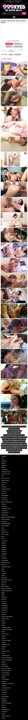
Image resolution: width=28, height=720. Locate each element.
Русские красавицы (7, 659)
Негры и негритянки (7, 616)
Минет (3, 595)
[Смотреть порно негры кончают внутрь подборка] (14, 113)
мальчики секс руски (7, 443)
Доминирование (6, 523)
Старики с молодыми (7, 683)
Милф (3, 592)
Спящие (4, 681)
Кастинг (4, 556)
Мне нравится (8, 41)
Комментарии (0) (18, 46)
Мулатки (4, 599)
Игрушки (4, 545)
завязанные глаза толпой (8, 448)
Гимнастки (4, 506)
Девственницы (6, 519)
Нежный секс (5, 618)
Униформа (4, 701)
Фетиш (3, 705)
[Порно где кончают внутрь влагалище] (14, 341)
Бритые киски (5, 480)
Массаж (11, 54)
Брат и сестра (5, 478)
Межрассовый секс (7, 590)
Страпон (4, 685)
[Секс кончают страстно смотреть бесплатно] (14, 174)
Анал (3, 458)
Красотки (4, 564)
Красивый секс (6, 562)
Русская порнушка (6, 657)
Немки (3, 621)
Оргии (3, 625)
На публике (5, 608)
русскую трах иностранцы (8, 445)
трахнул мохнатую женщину (14, 450)
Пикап (3, 631)
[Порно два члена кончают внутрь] (14, 326)
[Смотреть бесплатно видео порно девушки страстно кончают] (14, 220)
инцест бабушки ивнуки (20, 437)
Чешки (3, 714)
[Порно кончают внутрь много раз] (14, 250)
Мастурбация (5, 586)
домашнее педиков (7, 426)
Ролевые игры (5, 655)
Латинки (4, 573)
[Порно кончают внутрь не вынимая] (14, 356)
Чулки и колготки (6, 716)
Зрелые (4, 543)
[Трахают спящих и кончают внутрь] (14, 265)
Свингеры (4, 664)
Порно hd (12, 2)
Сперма (4, 677)
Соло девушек (5, 672)
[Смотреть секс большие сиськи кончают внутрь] (14, 98)
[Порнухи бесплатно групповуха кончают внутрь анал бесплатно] (14, 68)
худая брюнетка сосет (7, 437)
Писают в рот (5, 634)
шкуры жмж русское (14, 428)
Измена (4, 547)
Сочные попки (5, 675)
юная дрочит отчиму (14, 452)
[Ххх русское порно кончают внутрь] (14, 295)
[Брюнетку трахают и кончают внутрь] (14, 280)
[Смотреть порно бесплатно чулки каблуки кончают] (14, 189)
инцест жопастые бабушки (14, 430)
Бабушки (4, 465)
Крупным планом (6, 567)
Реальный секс (6, 651)
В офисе (4, 491)
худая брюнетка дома (9, 441)
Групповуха (5, 515)
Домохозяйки (5, 525)
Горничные (4, 510)
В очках (4, 493)
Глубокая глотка (6, 508)
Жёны (3, 536)
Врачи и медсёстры (7, 502)
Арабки (4, 463)
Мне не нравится (10, 41)
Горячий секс (5, 512)
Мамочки (4, 582)
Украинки (4, 698)
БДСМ (3, 467)
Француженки (5, 709)
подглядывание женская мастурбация (14, 435)
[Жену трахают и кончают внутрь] (14, 416)
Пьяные (4, 642)
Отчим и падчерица (7, 629)
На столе (4, 612)
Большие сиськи (6, 471)
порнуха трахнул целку (19, 439)
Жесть (3, 538)
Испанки (4, 551)
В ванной (4, 487)
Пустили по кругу (6, 640)
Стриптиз (4, 690)
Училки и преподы (6, 703)
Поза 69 (4, 636)
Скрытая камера (6, 670)
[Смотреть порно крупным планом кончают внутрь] (14, 129)
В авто (3, 484)
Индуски (4, 549)
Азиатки (4, 456)
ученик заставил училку (14, 433)
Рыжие (3, 662)
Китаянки (4, 558)
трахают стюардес (21, 448)
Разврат (4, 647)
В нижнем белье (6, 489)
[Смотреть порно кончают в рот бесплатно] (14, 144)
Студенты (4, 692)
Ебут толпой (5, 534)
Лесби (3, 575)
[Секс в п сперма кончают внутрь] (14, 386)
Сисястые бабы (6, 668)
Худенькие (4, 711)
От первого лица (6, 627)
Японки (3, 718)
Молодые (4, 597)
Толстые (4, 694)
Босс (3, 476)
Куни (3, 569)
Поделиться (9, 46)
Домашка (4, 521)
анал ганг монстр (20, 441)
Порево (4, 638)
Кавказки (4, 554)
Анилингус (4, 461)
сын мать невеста (7, 439)
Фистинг (4, 707)
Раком (3, 649)
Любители (4, 577)
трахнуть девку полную (20, 426)
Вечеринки (4, 497)
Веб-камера (5, 495)
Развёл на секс (6, 644)
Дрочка (4, 530)
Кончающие (18, 54)
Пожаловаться (18, 43)
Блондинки (4, 469)
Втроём (4, 504)
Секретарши (5, 666)
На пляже (4, 603)
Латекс (3, 571)
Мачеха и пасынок (6, 588)
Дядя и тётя (5, 532)
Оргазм (3, 623)
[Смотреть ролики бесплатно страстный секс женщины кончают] (14, 235)
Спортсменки (5, 679)
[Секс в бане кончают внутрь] (14, 401)
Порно (18, 2)
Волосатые (5, 500)
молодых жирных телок (20, 443)
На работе (4, 610)
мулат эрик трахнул (21, 445)
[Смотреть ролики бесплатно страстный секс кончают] (14, 204)
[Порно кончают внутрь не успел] (14, 371)
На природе (5, 605)
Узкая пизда (5, 696)
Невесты (4, 614)
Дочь (3, 528)
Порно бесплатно (18, 1)
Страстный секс (6, 688)
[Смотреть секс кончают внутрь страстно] (14, 83)
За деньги (4, 541)
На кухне (4, 601)
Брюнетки (4, 482)
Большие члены (6, 474)
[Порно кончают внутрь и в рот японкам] (14, 310)
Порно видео (9, 1)
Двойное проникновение (8, 517)
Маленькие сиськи (7, 579)
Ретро (3, 653)
